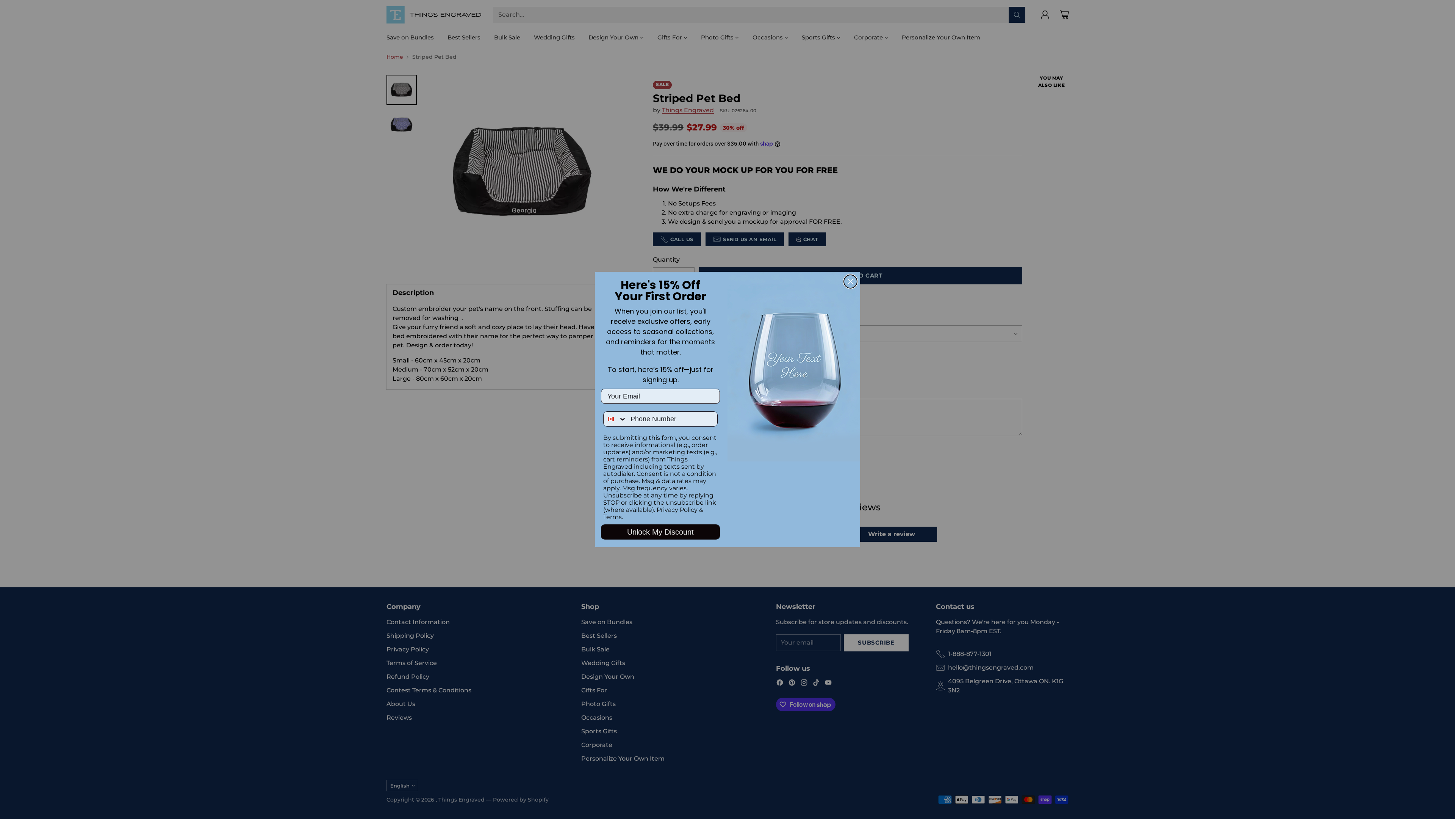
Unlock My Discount (660, 532)
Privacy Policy (677, 509)
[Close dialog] (850, 281)
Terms (612, 517)
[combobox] (615, 419)
